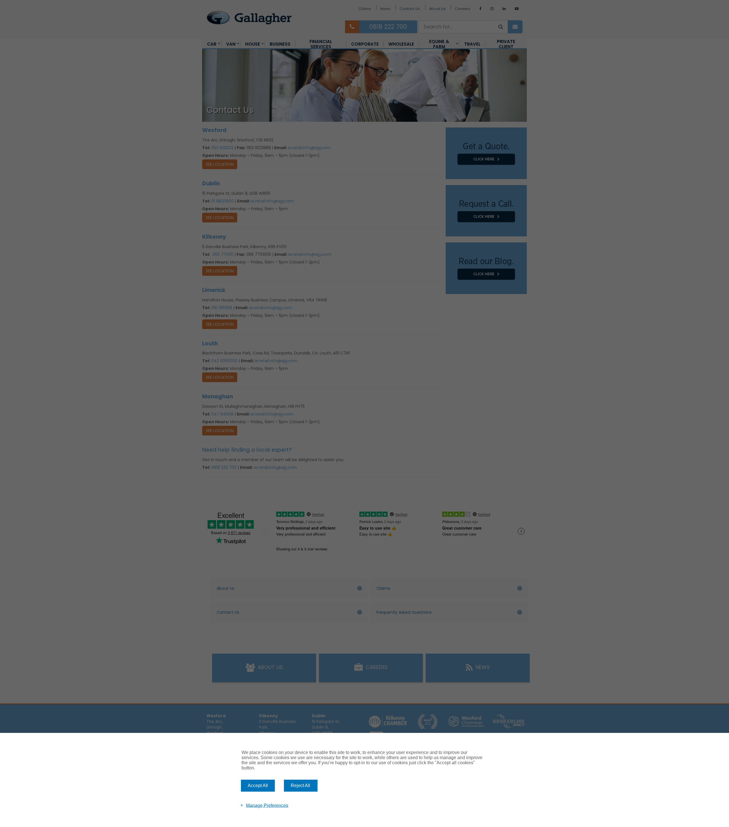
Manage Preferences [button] (267, 805)
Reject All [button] (300, 785)
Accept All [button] (258, 785)
